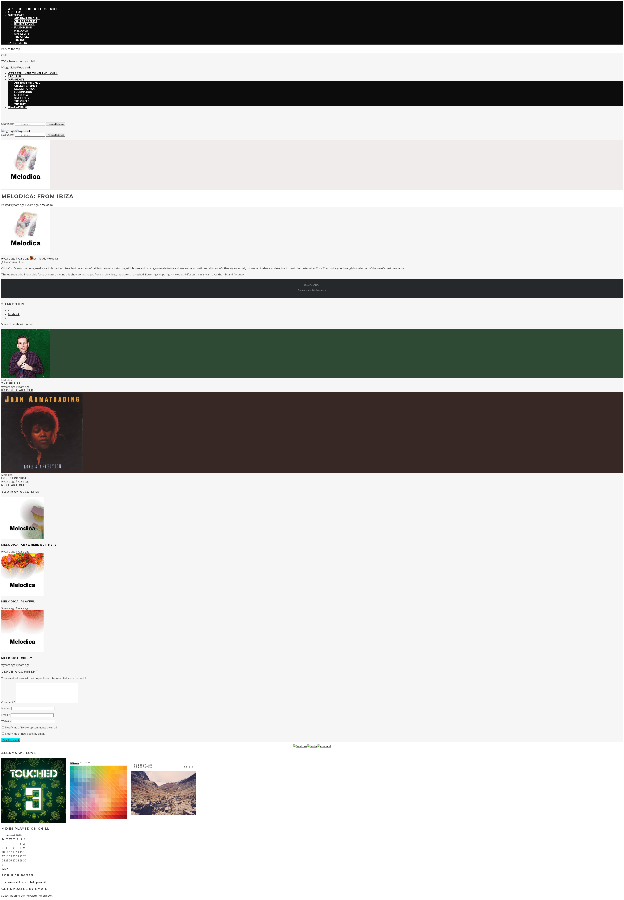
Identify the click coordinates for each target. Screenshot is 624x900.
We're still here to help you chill (27, 882)
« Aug (4, 869)
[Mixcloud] (324, 746)
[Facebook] (300, 746)
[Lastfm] (312, 746)
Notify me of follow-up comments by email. (31, 727)
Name (6, 708)
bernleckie (39, 258)
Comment (8, 702)
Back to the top (10, 49)
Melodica (47, 205)
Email (5, 715)
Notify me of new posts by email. (25, 733)
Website (6, 721)
